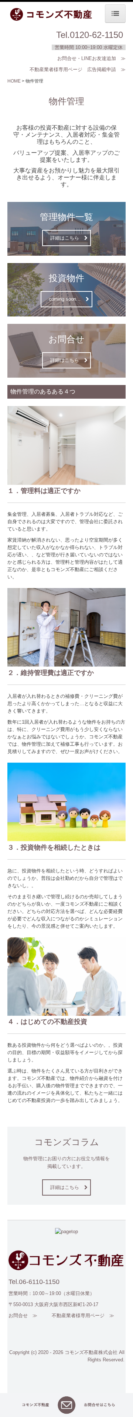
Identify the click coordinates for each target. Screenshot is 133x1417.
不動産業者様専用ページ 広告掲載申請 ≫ (78, 69)
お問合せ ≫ (22, 1315)
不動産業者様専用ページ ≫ (83, 1315)
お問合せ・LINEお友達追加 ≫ (91, 58)
